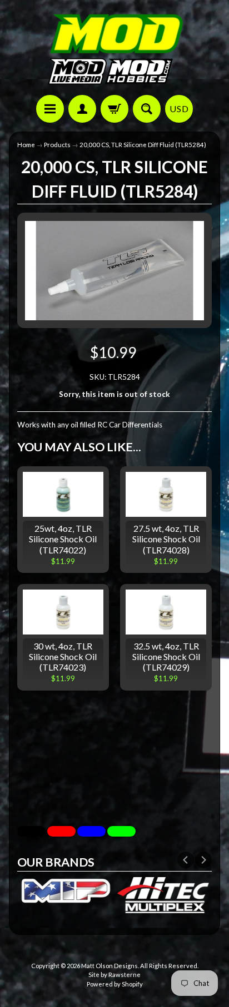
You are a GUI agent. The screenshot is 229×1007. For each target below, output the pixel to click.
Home (26, 144)
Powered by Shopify (115, 984)
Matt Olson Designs (109, 965)
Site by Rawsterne (114, 974)
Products (57, 144)
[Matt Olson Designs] (114, 49)
